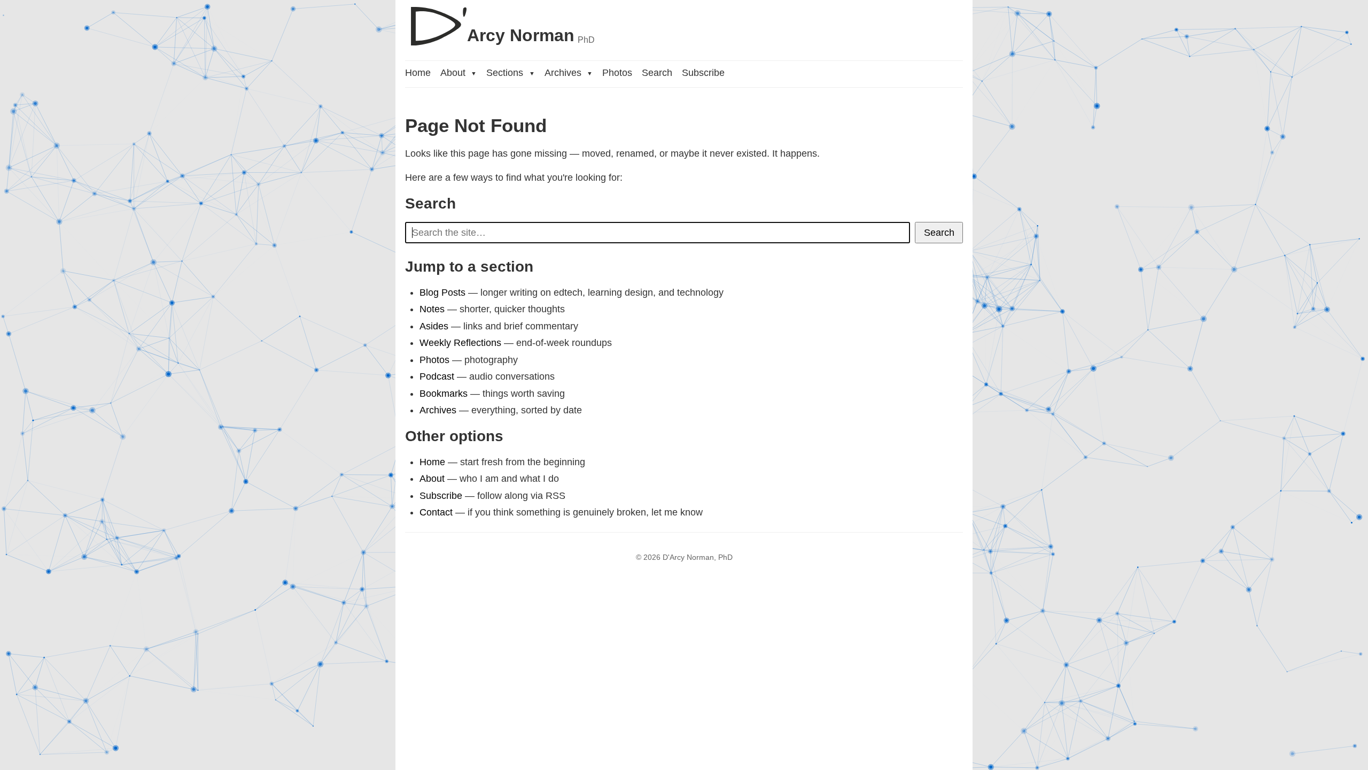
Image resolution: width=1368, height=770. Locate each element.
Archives (569, 72)
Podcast (436, 376)
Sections (510, 72)
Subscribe (703, 72)
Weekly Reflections (460, 342)
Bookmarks (443, 393)
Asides (433, 326)
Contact (436, 512)
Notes (432, 309)
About (458, 72)
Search (657, 72)
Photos (617, 72)
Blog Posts (442, 292)
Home (418, 72)
